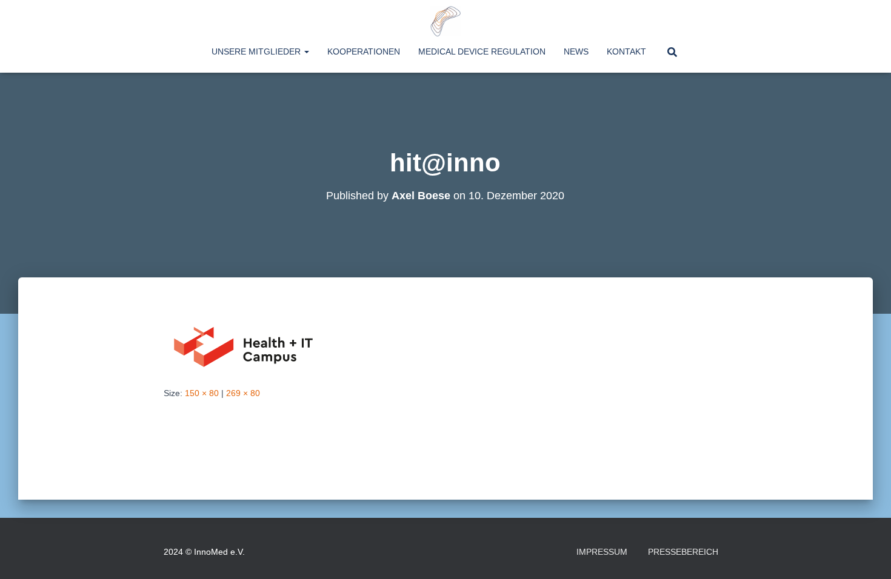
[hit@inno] (245, 343)
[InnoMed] (445, 21)
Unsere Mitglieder (257, 51)
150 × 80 (202, 393)
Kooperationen (363, 51)
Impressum (601, 552)
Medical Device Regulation (482, 51)
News (576, 51)
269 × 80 (243, 393)
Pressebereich (683, 552)
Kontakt (626, 51)
